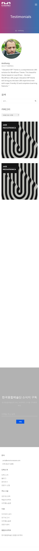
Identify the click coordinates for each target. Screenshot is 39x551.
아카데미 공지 (7, 514)
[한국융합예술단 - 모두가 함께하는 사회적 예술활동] (6, 5)
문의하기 (5, 482)
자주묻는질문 (6, 503)
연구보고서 (6, 517)
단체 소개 (5, 475)
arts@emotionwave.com (11, 460)
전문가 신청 (6, 485)
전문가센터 (6, 524)
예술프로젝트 (6, 500)
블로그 (4, 478)
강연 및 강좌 (6, 496)
